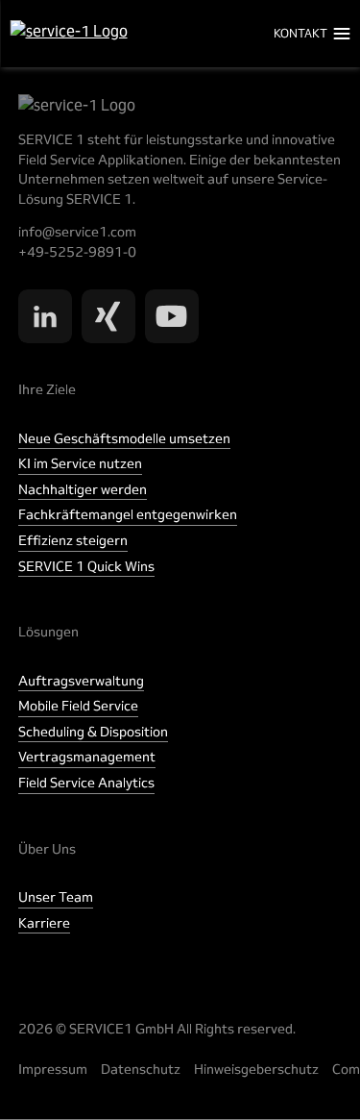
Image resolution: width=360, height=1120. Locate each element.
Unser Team (55, 897)
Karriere (44, 923)
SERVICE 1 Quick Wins (86, 566)
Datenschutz (140, 1069)
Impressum (52, 1069)
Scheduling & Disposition (93, 731)
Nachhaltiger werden (82, 489)
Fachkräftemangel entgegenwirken (127, 514)
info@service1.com (77, 231)
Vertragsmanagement (87, 756)
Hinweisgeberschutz (256, 1069)
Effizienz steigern (73, 540)
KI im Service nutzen (80, 463)
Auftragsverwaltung (81, 680)
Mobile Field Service (78, 705)
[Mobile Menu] (342, 33)
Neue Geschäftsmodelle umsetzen (124, 438)
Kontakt (300, 33)
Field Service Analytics (86, 782)
